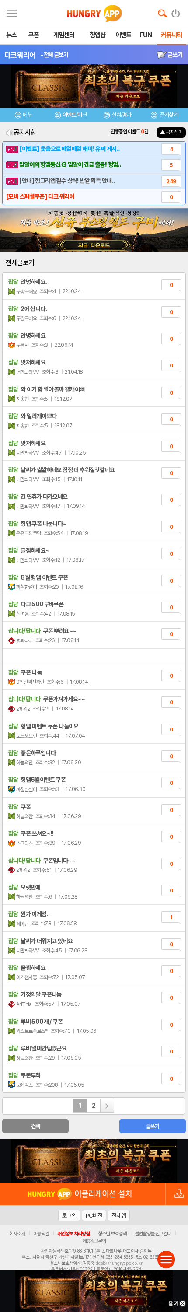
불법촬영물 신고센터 (153, 1234)
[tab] (23, 116)
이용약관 (41, 1234)
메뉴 (27, 115)
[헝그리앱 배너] (94, 1161)
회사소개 (17, 1234)
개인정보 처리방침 (73, 1234)
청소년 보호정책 (112, 1234)
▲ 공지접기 (171, 132)
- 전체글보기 (54, 54)
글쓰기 (174, 54)
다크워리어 (20, 55)
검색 (35, 1126)
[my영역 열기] (11, 12)
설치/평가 (121, 115)
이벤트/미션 (75, 115)
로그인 (69, 1215)
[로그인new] (176, 11)
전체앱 (118, 1215)
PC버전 (94, 1215)
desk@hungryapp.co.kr (119, 1263)
